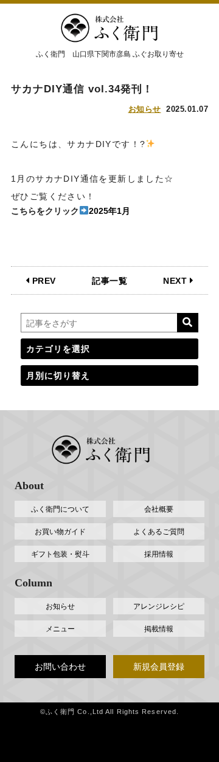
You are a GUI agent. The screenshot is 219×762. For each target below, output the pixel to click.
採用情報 (158, 554)
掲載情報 (158, 629)
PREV (42, 281)
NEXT (176, 281)
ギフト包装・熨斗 (60, 554)
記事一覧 (109, 281)
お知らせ (144, 109)
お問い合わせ (60, 666)
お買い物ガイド (60, 531)
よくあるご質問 (158, 531)
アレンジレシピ (158, 606)
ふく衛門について (60, 509)
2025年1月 (109, 211)
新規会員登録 (158, 666)
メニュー (60, 629)
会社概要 (158, 509)
